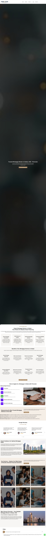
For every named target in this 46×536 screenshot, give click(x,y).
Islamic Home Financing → (5, 506)
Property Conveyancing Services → (22, 506)
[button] (1, 432)
